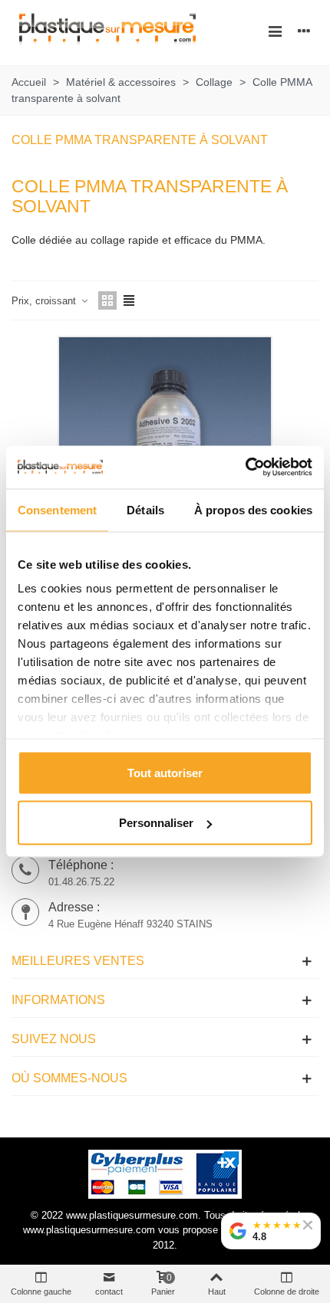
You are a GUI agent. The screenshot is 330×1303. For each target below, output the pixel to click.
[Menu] (274, 30)
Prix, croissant (45, 301)
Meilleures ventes (78, 960)
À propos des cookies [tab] (253, 509)
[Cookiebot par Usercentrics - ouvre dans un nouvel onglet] (245, 468)
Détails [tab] (145, 509)
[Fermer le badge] (308, 1225)
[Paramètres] (303, 30)
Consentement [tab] (57, 509)
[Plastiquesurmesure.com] (107, 31)
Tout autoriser (165, 772)
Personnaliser (156, 822)
